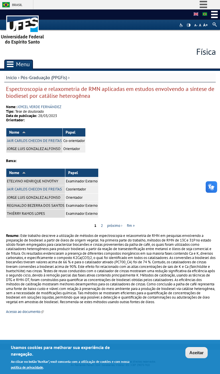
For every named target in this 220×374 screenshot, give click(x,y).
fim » (131, 225)
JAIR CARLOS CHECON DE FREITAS (34, 140)
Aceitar (196, 352)
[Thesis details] (196, 14)
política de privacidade (27, 367)
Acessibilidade (182, 25)
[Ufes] (22, 28)
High (188, 25)
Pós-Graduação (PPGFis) (44, 77)
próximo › (114, 225)
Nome (14, 132)
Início (11, 77)
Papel (70, 132)
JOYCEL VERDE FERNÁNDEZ (39, 106)
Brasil (17, 5)
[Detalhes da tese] (205, 14)
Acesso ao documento (25, 311)
